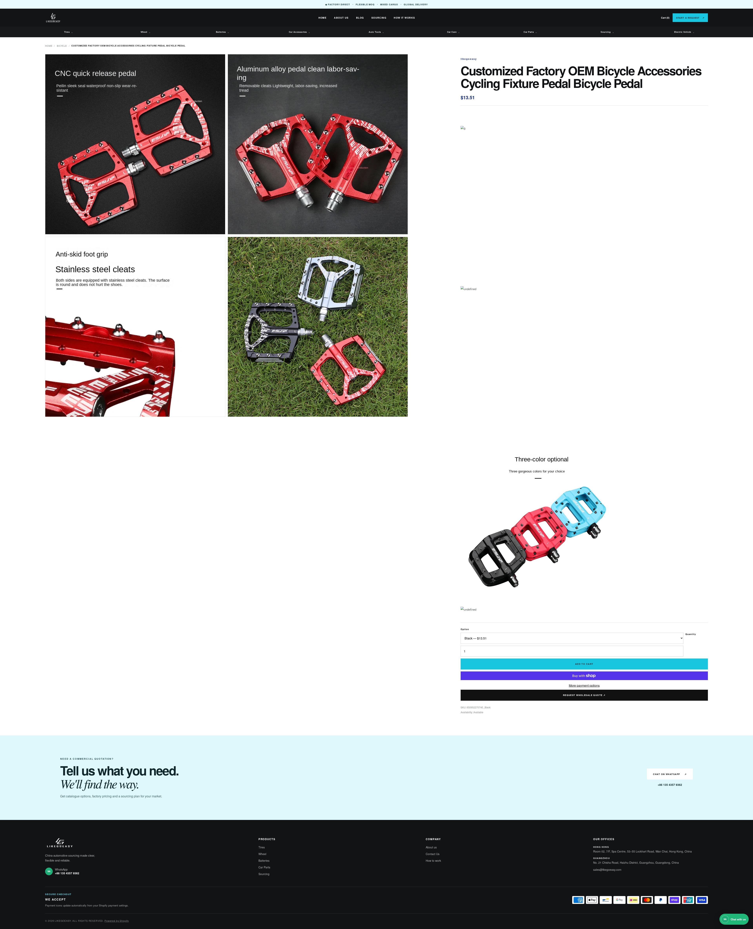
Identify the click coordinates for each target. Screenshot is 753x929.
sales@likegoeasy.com (607, 870)
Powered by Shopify (117, 920)
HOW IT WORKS (404, 17)
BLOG (360, 17)
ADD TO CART (584, 663)
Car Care (453, 32)
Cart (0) (665, 17)
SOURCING (379, 17)
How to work (433, 861)
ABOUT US (341, 17)
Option (465, 629)
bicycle (62, 45)
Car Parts (530, 32)
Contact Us (432, 854)
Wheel (146, 32)
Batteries (222, 32)
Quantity (690, 634)
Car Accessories (299, 32)
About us (431, 847)
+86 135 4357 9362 (670, 785)
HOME (322, 17)
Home (48, 45)
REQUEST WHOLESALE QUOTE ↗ (584, 695)
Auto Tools (376, 32)
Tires (68, 32)
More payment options (584, 685)
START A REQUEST (690, 17)
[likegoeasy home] (66, 17)
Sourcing (607, 32)
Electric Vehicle (684, 32)
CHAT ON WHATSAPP (670, 774)
